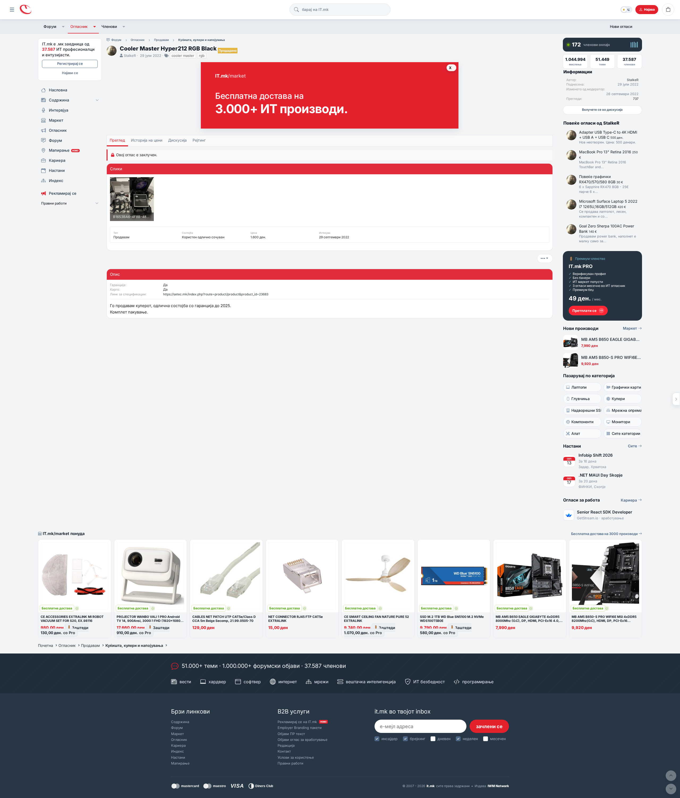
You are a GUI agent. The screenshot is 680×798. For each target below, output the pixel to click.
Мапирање (180, 763)
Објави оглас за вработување (303, 739)
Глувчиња (580, 398)
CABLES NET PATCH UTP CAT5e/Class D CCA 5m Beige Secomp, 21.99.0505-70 (224, 619)
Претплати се (584, 310)
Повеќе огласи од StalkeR (591, 123)
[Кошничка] (668, 9)
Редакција (286, 745)
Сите (633, 446)
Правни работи (290, 763)
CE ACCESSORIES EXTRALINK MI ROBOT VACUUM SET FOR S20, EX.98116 (72, 619)
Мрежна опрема (627, 410)
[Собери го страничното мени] (11, 9)
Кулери (618, 398)
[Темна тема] (626, 9)
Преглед (117, 140)
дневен (443, 738)
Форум (50, 26)
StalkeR (130, 55)
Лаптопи (578, 387)
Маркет (630, 328)
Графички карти (626, 387)
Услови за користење (296, 757)
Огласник (79, 26)
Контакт (284, 751)
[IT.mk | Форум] (25, 10)
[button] (63, 26)
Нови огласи (621, 26)
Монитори (621, 421)
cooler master (183, 55)
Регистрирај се (70, 63)
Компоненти (582, 421)
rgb (202, 55)
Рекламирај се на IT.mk (302, 722)
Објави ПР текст (291, 734)
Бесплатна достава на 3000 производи (605, 534)
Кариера (629, 500)
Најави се (70, 73)
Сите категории (626, 433)
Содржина (180, 722)
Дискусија (177, 140)
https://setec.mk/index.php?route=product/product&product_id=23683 (215, 294)
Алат (575, 433)
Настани (178, 757)
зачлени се (489, 726)
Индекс (177, 751)
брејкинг (417, 738)
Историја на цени (146, 140)
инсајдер (389, 738)
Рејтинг (199, 140)
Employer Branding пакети (300, 727)
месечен (498, 738)
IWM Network (498, 786)
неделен (470, 738)
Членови (109, 26)
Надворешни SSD (586, 410)
